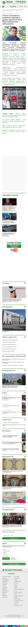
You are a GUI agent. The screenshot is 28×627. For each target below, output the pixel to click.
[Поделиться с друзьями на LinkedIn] (14, 626)
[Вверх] (26, 626)
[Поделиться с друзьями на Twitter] (6, 626)
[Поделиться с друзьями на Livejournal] (10, 626)
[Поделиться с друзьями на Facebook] (2, 626)
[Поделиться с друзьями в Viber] (18, 626)
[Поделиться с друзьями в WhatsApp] (22, 626)
